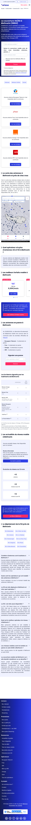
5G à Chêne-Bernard (10, 546)
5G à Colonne (10, 535)
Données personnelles (8, 793)
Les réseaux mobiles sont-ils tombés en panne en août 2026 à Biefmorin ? (14, 647)
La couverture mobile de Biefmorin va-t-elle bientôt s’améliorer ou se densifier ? (14, 658)
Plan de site (5, 799)
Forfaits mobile (6, 707)
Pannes (24, 82)
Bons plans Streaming (8, 731)
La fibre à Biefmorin (15, 516)
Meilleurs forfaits (16, 82)
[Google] (6, 818)
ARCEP (5, 337)
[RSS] (24, 818)
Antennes (7, 82)
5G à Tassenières (21, 546)
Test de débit (5, 744)
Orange (4, 771)
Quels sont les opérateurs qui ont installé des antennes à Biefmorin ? (14, 577)
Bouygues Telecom (7, 760)
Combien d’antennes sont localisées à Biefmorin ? (13, 556)
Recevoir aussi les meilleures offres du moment (15, 59)
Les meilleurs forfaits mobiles (15, 314)
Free (3, 762)
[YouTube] (17, 818)
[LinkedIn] (21, 818)
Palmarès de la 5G (7, 753)
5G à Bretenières (9, 531)
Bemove (25, 803)
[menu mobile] (29, 5)
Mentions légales (6, 790)
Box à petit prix (6, 722)
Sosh (3, 774)
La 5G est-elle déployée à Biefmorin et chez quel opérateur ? (13, 588)
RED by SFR (5, 768)
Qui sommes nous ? (7, 784)
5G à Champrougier (9, 538)
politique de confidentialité (20, 72)
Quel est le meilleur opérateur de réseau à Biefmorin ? (14, 621)
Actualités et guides (7, 738)
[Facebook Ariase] (13, 818)
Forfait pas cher (6, 725)
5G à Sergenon (11, 542)
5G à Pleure (20, 542)
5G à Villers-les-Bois (21, 531)
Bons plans (5, 719)
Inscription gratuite (15, 461)
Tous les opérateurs (7, 777)
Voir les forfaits (15, 104)
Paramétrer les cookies (15, 805)
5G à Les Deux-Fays (21, 538)
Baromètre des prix (7, 750)
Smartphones (5, 710)
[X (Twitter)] (10, 818)
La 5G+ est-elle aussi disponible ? (12, 604)
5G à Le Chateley (20, 535)
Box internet (5, 704)
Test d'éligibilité (6, 741)
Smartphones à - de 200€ (9, 728)
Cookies (4, 796)
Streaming (5, 713)
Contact (4, 787)
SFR (3, 765)
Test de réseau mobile (8, 747)
